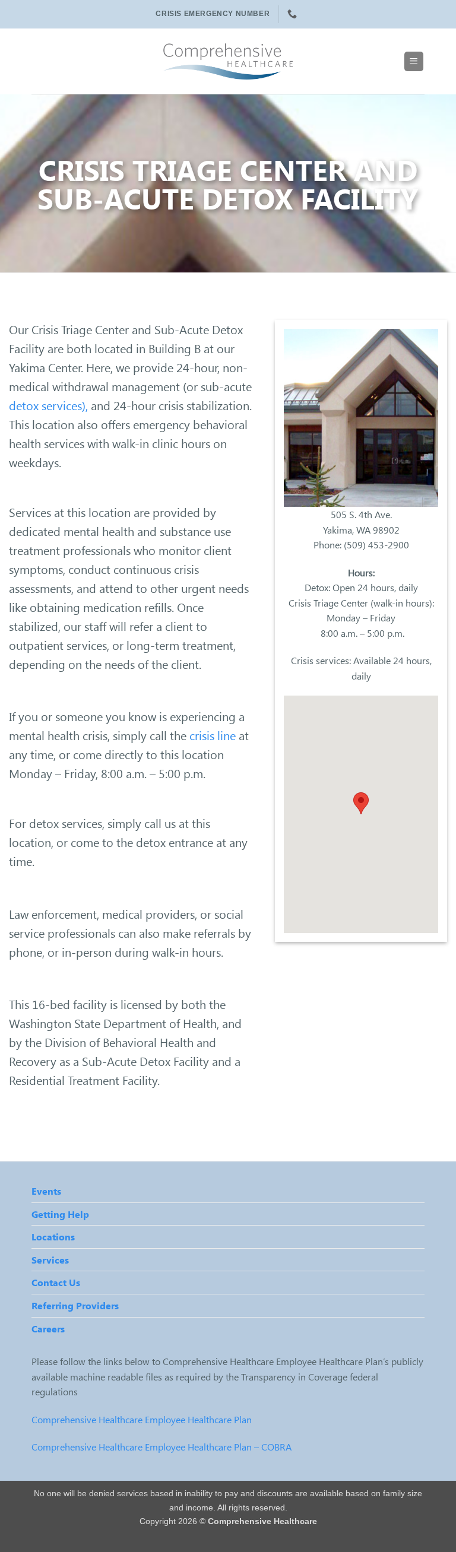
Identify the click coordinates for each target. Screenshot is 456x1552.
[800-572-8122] (293, 14)
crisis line (214, 735)
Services (50, 1259)
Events (46, 1191)
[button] (413, 61)
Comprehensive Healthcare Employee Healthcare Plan (141, 1419)
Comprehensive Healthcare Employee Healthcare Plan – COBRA (161, 1446)
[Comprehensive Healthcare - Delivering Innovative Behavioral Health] (228, 61)
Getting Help (60, 1214)
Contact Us (55, 1282)
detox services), (48, 405)
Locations (53, 1236)
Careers (48, 1328)
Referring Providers (75, 1305)
